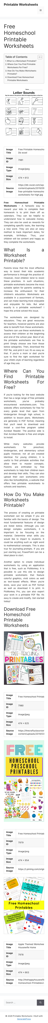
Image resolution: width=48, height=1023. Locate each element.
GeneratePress (24, 1019)
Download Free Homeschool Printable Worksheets (20, 79)
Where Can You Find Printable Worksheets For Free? (21, 66)
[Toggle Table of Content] (38, 57)
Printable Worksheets (21, 4)
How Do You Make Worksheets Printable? (21, 72)
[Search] (40, 1003)
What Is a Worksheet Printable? (21, 61)
